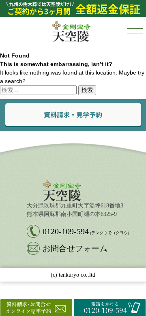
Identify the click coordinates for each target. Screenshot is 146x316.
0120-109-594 (86, 231)
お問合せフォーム (75, 248)
